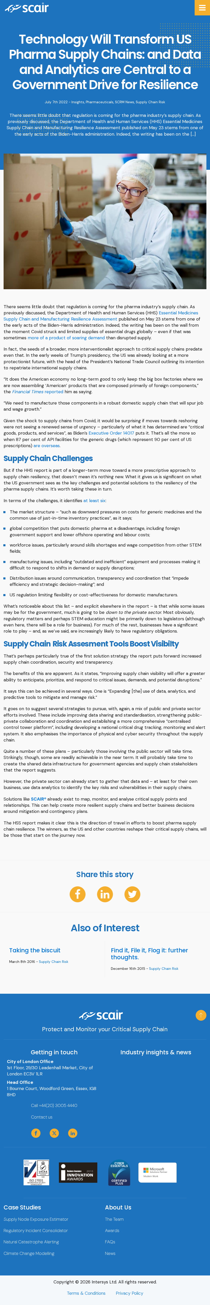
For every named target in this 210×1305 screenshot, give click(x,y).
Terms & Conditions (86, 1293)
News (110, 1253)
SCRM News (124, 102)
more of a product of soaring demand (66, 338)
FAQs (110, 1242)
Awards (112, 1230)
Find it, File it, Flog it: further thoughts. (149, 953)
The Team (114, 1219)
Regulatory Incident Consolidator (36, 1230)
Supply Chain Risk (150, 102)
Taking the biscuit (34, 950)
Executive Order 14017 (111, 433)
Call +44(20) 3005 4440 (54, 1105)
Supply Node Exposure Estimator (36, 1219)
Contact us (41, 1117)
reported (37, 392)
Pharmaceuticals (99, 102)
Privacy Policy (129, 1293)
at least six (94, 500)
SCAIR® (38, 799)
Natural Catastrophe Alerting (31, 1242)
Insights (77, 102)
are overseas (47, 445)
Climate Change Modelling (29, 1253)
